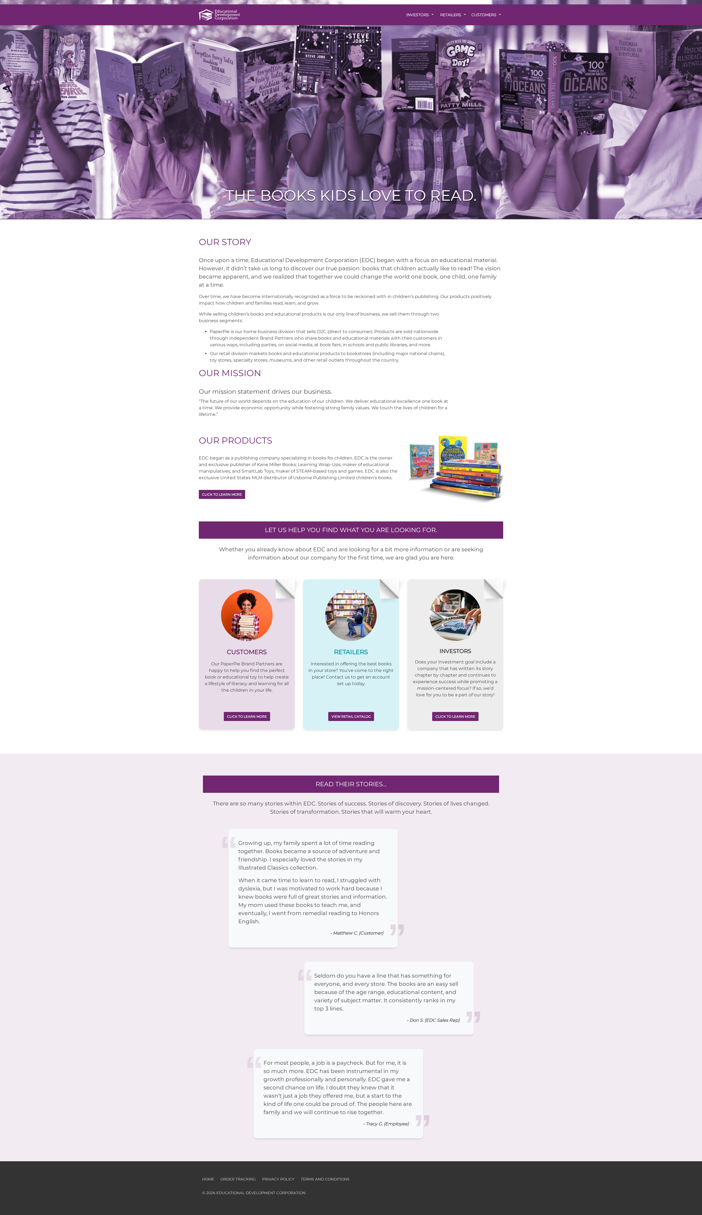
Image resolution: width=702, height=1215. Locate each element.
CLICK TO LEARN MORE (222, 494)
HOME (208, 1179)
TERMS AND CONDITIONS (325, 1179)
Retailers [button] (451, 14)
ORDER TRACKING (238, 1179)
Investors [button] (418, 14)
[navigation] (219, 14)
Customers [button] (484, 14)
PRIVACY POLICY (278, 1179)
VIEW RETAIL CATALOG (351, 716)
